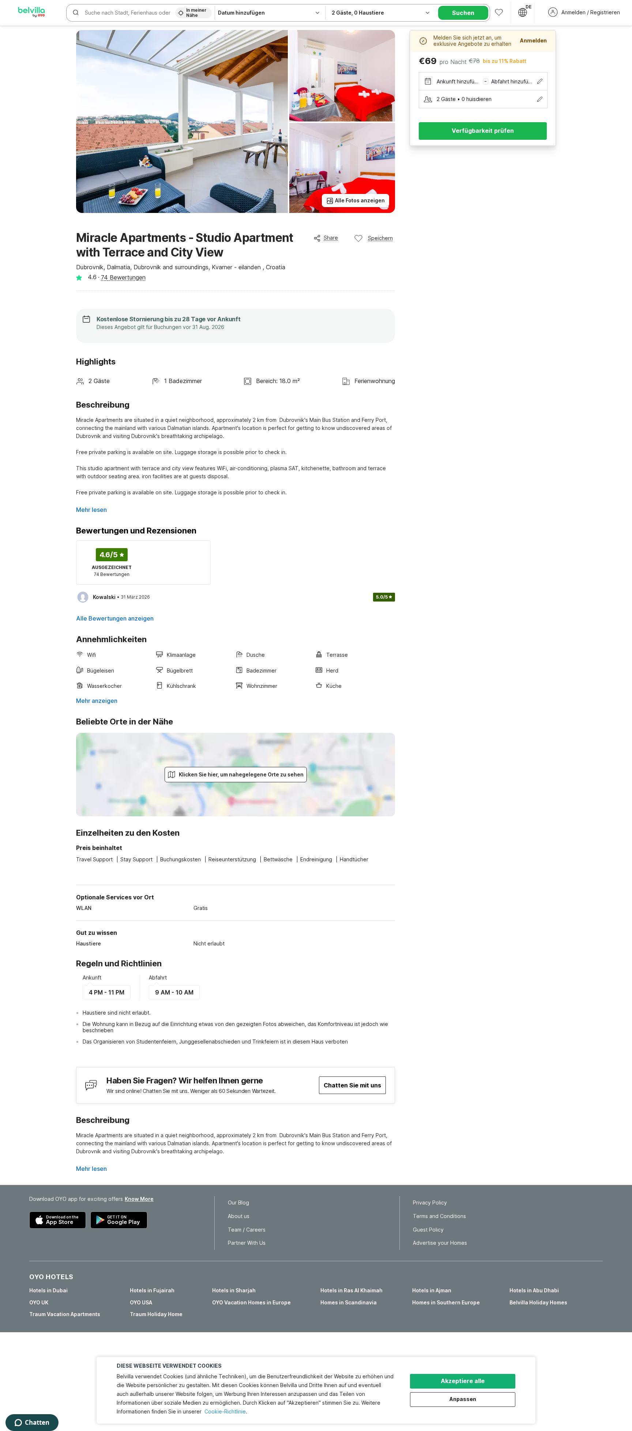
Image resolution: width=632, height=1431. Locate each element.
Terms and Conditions (439, 1216)
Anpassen (462, 1399)
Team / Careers (247, 1230)
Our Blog (238, 1203)
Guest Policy (428, 1230)
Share (331, 238)
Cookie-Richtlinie (225, 1411)
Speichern (380, 238)
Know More (139, 1199)
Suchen (463, 12)
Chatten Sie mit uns (352, 1085)
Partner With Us (247, 1243)
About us (238, 1216)
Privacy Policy (430, 1203)
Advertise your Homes (440, 1243)
